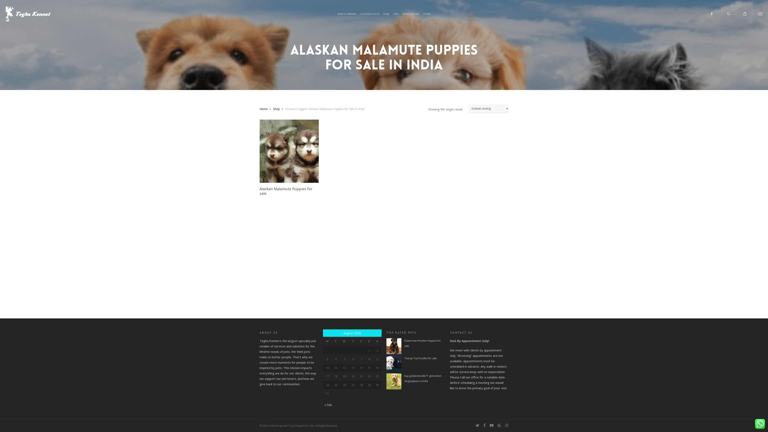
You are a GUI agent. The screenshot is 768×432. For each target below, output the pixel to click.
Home (264, 109)
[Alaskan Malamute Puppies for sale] (289, 151)
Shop (276, 109)
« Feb (328, 405)
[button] (760, 13)
